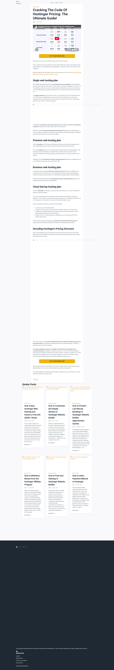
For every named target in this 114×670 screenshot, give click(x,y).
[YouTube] (17, 651)
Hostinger (36, 379)
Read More (27, 444)
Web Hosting (36, 7)
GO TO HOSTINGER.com (57, 56)
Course (56, 2)
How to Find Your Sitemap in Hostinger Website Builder (56, 480)
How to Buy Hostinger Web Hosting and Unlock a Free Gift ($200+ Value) (32, 411)
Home (52, 2)
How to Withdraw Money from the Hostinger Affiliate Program (32, 480)
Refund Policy (19, 658)
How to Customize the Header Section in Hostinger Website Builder (56, 411)
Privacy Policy (19, 663)
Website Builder (52, 403)
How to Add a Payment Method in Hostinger (80, 478)
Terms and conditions (21, 660)
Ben (34, 22)
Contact (18, 656)
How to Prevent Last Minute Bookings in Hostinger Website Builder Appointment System (80, 414)
